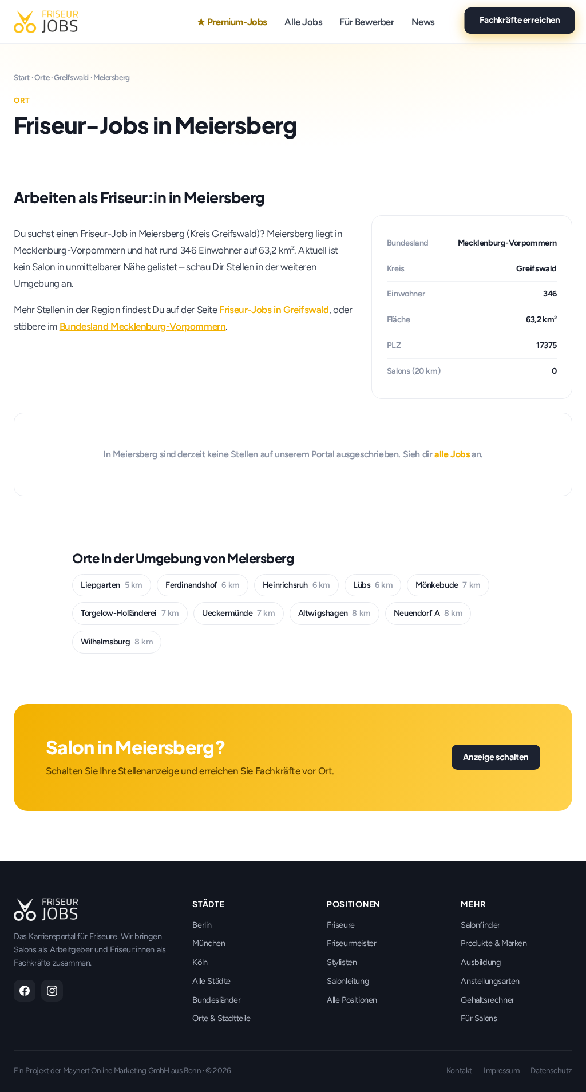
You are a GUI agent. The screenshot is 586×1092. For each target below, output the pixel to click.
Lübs (373, 585)
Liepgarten (111, 585)
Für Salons (479, 1018)
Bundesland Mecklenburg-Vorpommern (143, 326)
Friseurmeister (351, 943)
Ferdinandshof (202, 585)
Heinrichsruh (296, 585)
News (423, 21)
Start (22, 77)
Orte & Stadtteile (221, 1018)
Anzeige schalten (496, 756)
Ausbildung (481, 962)
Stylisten (342, 962)
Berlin (202, 925)
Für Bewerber (366, 21)
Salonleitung (348, 981)
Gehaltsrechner (487, 1000)
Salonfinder (480, 925)
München (208, 943)
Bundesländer (216, 1000)
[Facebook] (24, 991)
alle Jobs (451, 454)
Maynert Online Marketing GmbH (116, 1070)
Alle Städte (211, 981)
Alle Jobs (303, 21)
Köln (199, 962)
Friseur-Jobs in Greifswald (274, 309)
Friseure (341, 925)
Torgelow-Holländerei (130, 613)
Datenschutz (551, 1070)
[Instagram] (52, 991)
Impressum (501, 1070)
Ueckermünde (238, 613)
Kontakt (459, 1070)
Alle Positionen (352, 1000)
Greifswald (71, 77)
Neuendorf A (428, 613)
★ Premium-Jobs (232, 21)
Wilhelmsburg (117, 641)
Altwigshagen (334, 613)
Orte (41, 77)
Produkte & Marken (493, 943)
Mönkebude (447, 585)
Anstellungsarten (490, 981)
